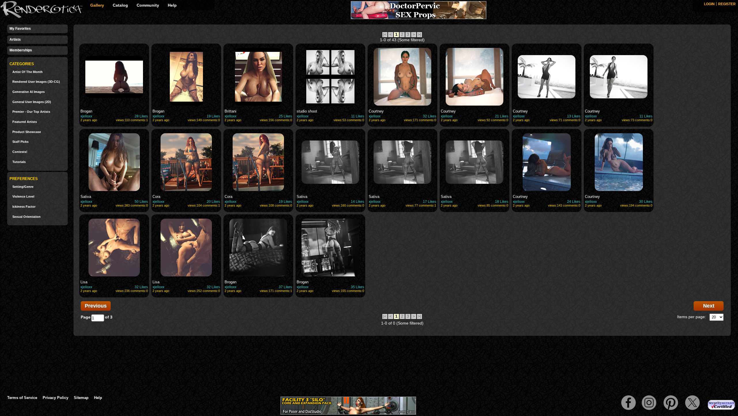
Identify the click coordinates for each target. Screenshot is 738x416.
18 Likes (501, 202)
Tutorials (19, 162)
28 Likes (141, 116)
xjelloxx (86, 116)
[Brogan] (114, 77)
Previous (96, 306)
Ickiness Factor (23, 206)
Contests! (19, 151)
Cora (156, 196)
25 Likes (285, 116)
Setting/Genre (22, 186)
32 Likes (429, 116)
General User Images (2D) (31, 102)
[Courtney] (402, 77)
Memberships (21, 50)
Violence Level (23, 196)
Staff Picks (20, 141)
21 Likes (501, 116)
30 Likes (645, 202)
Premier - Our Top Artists (31, 111)
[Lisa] (114, 248)
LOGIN (709, 4)
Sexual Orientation (26, 216)
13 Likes (573, 116)
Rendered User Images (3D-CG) (36, 81)
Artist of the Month (27, 72)
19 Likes (213, 116)
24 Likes (573, 202)
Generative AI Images (28, 91)
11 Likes (357, 116)
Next (708, 306)
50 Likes (141, 202)
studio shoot (307, 111)
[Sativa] (114, 162)
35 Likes (357, 287)
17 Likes (429, 202)
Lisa (83, 282)
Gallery (97, 5)
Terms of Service (22, 398)
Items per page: (691, 316)
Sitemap (81, 398)
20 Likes (213, 202)
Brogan (86, 111)
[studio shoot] (330, 77)
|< (385, 34)
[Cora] (186, 162)
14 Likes (357, 202)
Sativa (85, 196)
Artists (15, 40)
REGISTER (727, 4)
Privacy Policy (55, 398)
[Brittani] (258, 77)
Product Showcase (26, 132)
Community (148, 5)
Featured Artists (24, 121)
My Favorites (20, 29)
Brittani (230, 111)
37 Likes (285, 287)
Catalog (120, 5)
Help (172, 5)
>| (419, 34)
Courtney (376, 111)
